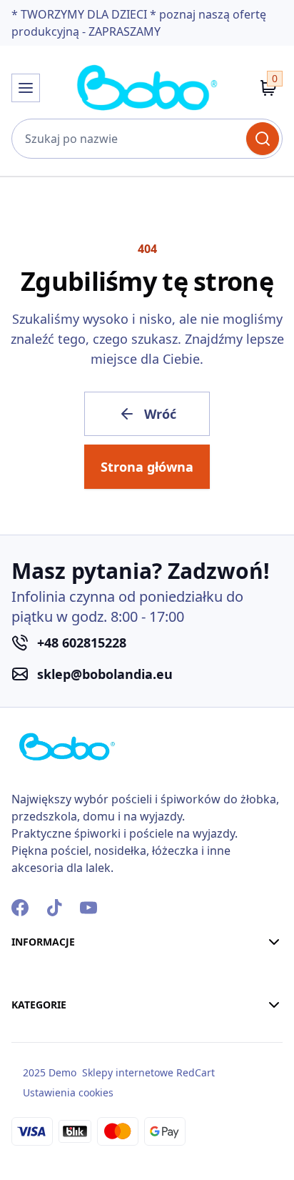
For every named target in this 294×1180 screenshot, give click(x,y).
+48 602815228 (81, 642)
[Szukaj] (262, 138)
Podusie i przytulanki (71, 1162)
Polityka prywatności (71, 1048)
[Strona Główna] (147, 88)
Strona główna (147, 466)
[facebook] (20, 907)
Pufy (24, 1085)
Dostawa (36, 996)
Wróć (160, 413)
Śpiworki (36, 1059)
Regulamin (42, 1022)
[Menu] (25, 88)
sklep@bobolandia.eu (105, 674)
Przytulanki (44, 1111)
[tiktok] (54, 907)
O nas (27, 970)
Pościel (31, 1033)
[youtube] (88, 907)
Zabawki (35, 1136)
